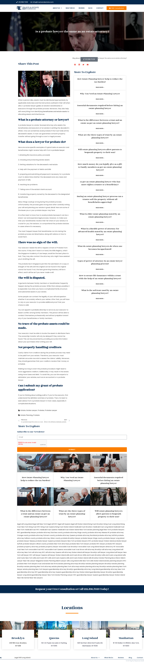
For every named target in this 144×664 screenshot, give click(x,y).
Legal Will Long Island (22, 657)
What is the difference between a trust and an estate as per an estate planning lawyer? (100, 121)
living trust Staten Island (64, 527)
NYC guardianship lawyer (26, 532)
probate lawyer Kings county (92, 538)
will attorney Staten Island (72, 552)
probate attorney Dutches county (50, 532)
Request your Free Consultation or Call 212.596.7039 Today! (72, 589)
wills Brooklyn (93, 558)
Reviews (82, 8)
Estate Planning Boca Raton (109, 558)
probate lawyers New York (64, 541)
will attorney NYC (38, 552)
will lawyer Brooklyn (89, 552)
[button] (75, 64)
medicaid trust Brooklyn (83, 527)
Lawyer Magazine (36, 561)
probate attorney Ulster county (48, 538)
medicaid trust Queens (48, 530)
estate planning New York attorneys (65, 566)
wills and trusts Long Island (112, 555)
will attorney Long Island (111, 549)
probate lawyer (59, 150)
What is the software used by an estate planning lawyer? (100, 292)
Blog (90, 8)
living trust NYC (34, 527)
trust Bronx (80, 549)
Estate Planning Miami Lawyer (54, 561)
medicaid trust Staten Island (68, 530)
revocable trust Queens (54, 549)
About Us (56, 8)
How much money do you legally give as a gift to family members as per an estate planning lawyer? (100, 167)
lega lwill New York (40, 524)
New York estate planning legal (91, 530)
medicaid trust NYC (32, 530)
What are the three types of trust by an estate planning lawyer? (100, 136)
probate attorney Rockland (86, 535)
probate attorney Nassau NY (99, 532)
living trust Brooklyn (95, 524)
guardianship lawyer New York (43, 575)
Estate (23, 410)
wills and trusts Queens (57, 558)
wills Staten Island (97, 561)
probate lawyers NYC (83, 541)
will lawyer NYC (26, 555)
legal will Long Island (25, 524)
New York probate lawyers (114, 530)
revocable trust (69, 549)
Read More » (100, 87)
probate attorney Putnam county (42, 535)
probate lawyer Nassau (26, 541)
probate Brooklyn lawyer (70, 538)
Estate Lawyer (31, 410)
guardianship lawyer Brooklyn (101, 572)
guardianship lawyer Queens (88, 575)
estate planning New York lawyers (36, 569)
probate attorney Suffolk (107, 535)
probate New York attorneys (58, 544)
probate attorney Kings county (75, 532)
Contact (99, 8)
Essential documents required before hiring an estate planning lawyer (100, 107)
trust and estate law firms (48, 564)
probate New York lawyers (27, 564)
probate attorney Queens (66, 535)
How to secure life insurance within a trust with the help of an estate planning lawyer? (100, 277)
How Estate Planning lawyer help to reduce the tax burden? (100, 80)
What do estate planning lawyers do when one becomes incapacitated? (100, 248)
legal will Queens (64, 524)
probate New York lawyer (79, 544)
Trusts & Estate (30, 7)
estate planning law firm (29, 9)
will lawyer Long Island (106, 552)
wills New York (84, 561)
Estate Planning (27, 415)
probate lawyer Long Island (113, 538)
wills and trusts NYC (40, 558)
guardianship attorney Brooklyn (61, 569)
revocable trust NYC (36, 549)
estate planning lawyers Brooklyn (99, 564)
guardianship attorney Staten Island (76, 572)
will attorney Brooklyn (93, 549)
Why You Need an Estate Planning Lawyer (100, 93)
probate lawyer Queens (44, 541)
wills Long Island (73, 561)
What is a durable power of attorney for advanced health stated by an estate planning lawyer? (100, 231)
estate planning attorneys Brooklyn (72, 564)
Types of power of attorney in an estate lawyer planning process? (99, 262)
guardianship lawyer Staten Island (112, 575)
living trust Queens (48, 527)
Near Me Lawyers (36, 578)
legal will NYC (52, 524)
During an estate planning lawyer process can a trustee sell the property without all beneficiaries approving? (100, 199)
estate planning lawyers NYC (115, 561)
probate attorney (39, 310)
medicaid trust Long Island (103, 527)
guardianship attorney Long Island (87, 569)
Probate (41, 410)
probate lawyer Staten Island (103, 541)
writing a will (40, 395)
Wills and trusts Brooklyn (92, 555)
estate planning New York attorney (37, 566)
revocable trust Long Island (88, 547)
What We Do (70, 8)
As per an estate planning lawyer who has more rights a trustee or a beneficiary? (100, 183)
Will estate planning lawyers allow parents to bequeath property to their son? (100, 151)
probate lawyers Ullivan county (35, 544)
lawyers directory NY (108, 547)
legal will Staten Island (79, 524)
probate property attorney (27, 547)
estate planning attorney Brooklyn (93, 566)
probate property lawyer (48, 547)
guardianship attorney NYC (27, 572)
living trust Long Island (112, 524)
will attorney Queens (53, 552)
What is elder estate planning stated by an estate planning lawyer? (100, 215)
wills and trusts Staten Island (77, 558)
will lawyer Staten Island (56, 555)
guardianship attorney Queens (50, 572)
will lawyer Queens (40, 555)
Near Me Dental (23, 578)
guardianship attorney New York (112, 569)
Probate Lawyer (51, 410)
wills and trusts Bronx (74, 555)
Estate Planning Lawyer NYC (65, 575)
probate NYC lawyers (114, 544)
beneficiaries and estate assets (55, 111)
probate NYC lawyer (97, 544)
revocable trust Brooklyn (68, 547)
